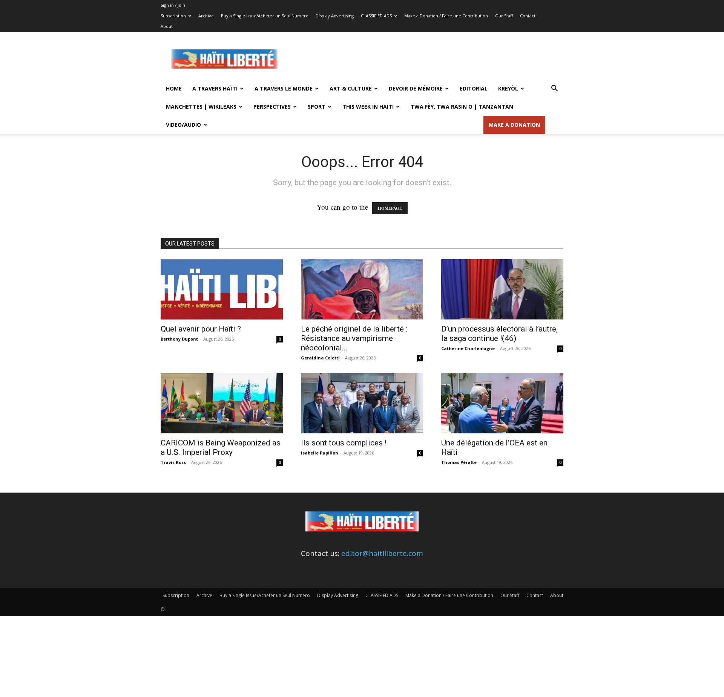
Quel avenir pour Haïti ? (201, 328)
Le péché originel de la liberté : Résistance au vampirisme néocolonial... (354, 338)
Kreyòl (508, 88)
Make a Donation (514, 124)
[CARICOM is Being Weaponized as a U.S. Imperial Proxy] (222, 403)
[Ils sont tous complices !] (362, 403)
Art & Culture (351, 88)
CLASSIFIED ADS (376, 15)
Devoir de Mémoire (416, 88)
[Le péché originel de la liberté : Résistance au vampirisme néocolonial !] (362, 289)
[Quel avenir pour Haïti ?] (222, 289)
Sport (316, 106)
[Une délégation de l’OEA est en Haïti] (502, 403)
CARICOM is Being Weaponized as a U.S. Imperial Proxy (221, 447)
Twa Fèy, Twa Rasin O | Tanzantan (462, 106)
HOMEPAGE (390, 208)
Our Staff (504, 15)
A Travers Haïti (215, 88)
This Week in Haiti (368, 106)
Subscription (173, 15)
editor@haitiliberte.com (382, 553)
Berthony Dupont (179, 339)
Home (174, 88)
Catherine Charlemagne (468, 348)
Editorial (474, 88)
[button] (554, 89)
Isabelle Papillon (319, 453)
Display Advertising (335, 15)
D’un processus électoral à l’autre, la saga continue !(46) (499, 333)
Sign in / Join (173, 5)
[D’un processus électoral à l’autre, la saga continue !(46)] (502, 289)
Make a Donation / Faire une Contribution (446, 15)
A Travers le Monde (284, 88)
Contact (527, 15)
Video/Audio (183, 124)
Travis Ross (173, 462)
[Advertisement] (426, 59)
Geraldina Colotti (320, 358)
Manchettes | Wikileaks (201, 106)
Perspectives (272, 106)
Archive (206, 15)
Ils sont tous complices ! (344, 442)
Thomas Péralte (459, 462)
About (167, 26)
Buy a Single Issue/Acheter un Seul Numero (264, 15)
